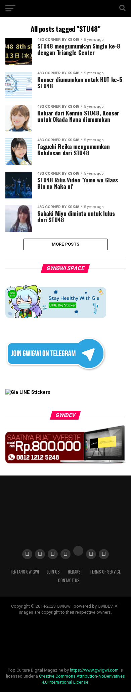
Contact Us (69, 580)
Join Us (53, 572)
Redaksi (75, 572)
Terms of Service (105, 572)
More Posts (66, 244)
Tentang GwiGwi (24, 572)
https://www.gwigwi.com (94, 670)
